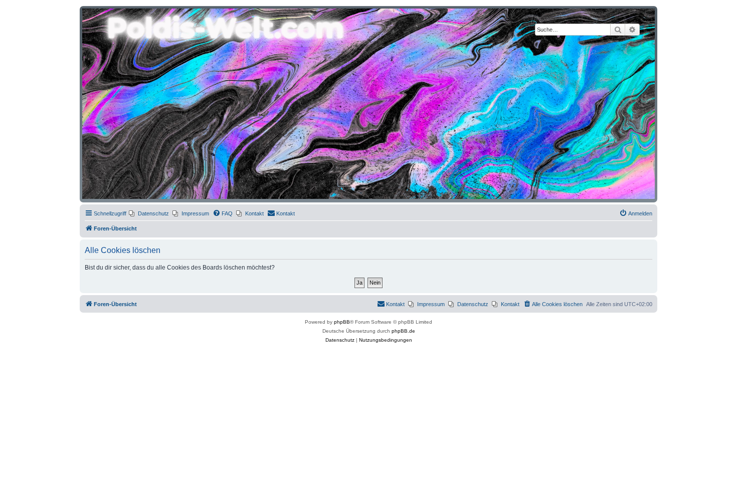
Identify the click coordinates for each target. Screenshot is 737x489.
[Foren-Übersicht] (368, 104)
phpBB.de (403, 331)
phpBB (342, 322)
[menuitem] (149, 213)
